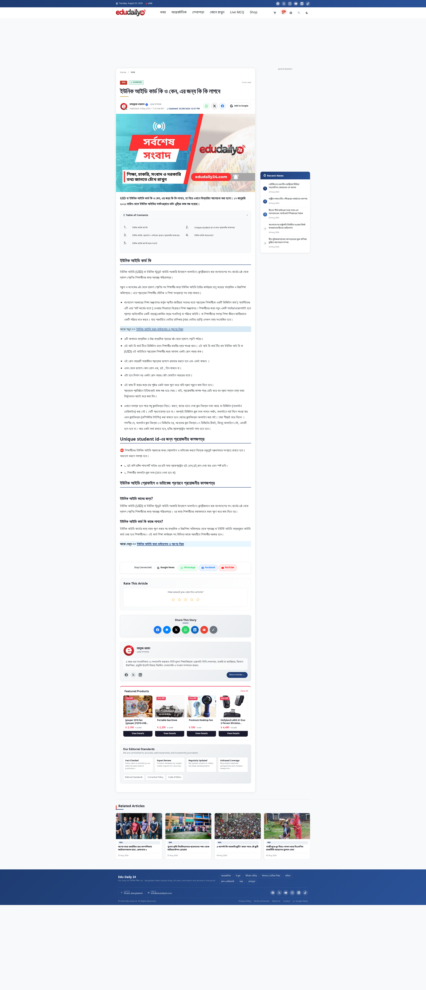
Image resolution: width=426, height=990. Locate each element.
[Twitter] (284, 3)
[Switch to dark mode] (307, 12)
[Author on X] (133, 675)
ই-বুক (238, 876)
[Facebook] (278, 3)
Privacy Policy (245, 901)
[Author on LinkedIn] (140, 675)
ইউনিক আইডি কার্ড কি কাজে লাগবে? (144, 243)
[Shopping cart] (275, 12)
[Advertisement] (213, 41)
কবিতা (287, 876)
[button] (185, 216)
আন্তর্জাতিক (179, 12)
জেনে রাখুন (217, 12)
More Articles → (237, 674)
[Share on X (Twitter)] (214, 106)
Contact (286, 901)
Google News (301, 901)
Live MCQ (237, 12)
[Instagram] (290, 3)
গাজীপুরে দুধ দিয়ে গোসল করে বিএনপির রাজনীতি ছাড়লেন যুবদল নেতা (284, 848)
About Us (276, 901)
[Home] (131, 12)
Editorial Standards (134, 777)
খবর (163, 12)
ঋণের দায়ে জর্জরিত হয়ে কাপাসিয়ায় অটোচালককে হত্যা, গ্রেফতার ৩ (135, 848)
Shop (253, 12)
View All (244, 691)
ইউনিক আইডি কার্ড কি (139, 227)
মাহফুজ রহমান (137, 104)
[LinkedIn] (302, 3)
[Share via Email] (204, 630)
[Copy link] (213, 630)
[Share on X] (176, 630)
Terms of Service (261, 901)
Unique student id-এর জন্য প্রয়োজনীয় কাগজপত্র (214, 227)
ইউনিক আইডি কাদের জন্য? (203, 235)
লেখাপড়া (198, 12)
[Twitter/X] (279, 892)
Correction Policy (155, 777)
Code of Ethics (174, 777)
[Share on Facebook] (222, 106)
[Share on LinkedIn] (195, 630)
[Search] (299, 12)
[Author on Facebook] (126, 675)
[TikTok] (308, 3)
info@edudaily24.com (161, 893)
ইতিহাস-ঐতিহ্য (251, 876)
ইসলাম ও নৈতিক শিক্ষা (271, 876)
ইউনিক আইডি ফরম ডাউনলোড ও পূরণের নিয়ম (159, 329)
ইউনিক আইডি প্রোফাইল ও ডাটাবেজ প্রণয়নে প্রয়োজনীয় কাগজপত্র (155, 235)
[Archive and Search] (291, 12)
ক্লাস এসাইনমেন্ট (227, 881)
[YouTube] (296, 3)
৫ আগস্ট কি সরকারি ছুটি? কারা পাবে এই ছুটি (237, 846)
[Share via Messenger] (167, 630)
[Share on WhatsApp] (206, 106)
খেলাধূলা (251, 881)
